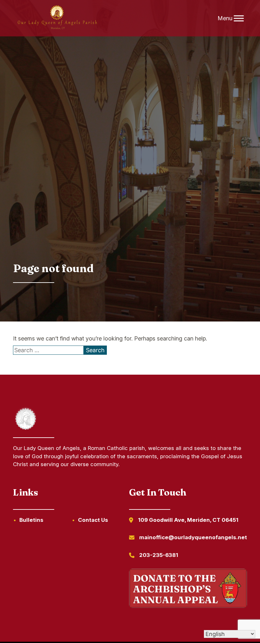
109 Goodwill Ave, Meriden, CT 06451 (188, 520)
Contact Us (93, 520)
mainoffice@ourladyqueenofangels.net (193, 537)
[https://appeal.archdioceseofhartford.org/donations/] (188, 589)
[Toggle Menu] (239, 18)
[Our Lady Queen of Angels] (57, 18)
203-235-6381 (158, 555)
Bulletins (31, 520)
